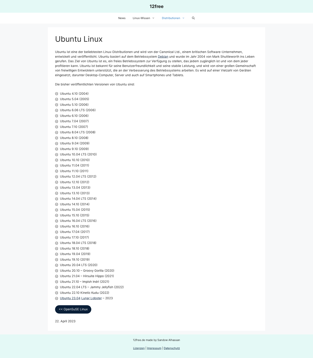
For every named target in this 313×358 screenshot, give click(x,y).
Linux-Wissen (141, 18)
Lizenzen (139, 348)
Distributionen (171, 18)
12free (157, 6)
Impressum (154, 348)
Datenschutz (172, 348)
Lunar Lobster (91, 298)
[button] (193, 18)
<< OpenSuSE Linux (73, 309)
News (122, 18)
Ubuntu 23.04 (70, 298)
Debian (163, 56)
